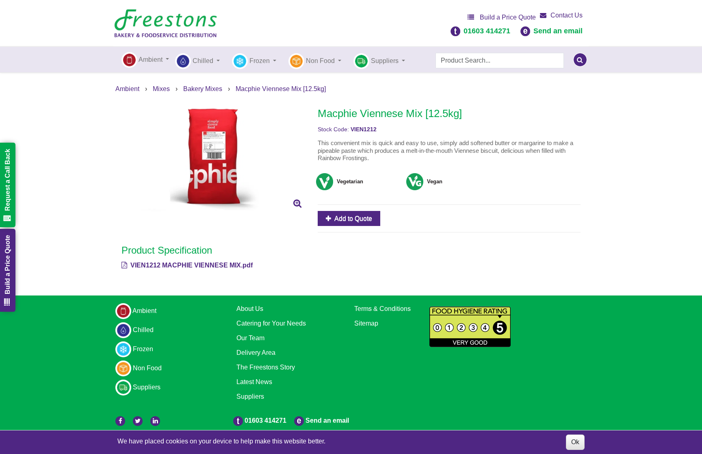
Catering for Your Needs (271, 323)
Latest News (254, 381)
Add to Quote (352, 218)
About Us (249, 308)
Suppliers (250, 396)
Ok (575, 442)
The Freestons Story (265, 367)
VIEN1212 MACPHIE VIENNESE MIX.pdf (191, 265)
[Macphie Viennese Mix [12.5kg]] (213, 156)
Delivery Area (255, 352)
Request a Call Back (7, 180)
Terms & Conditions (382, 308)
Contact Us (566, 15)
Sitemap (366, 323)
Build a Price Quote (507, 17)
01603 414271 (487, 31)
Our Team (250, 338)
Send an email (558, 31)
